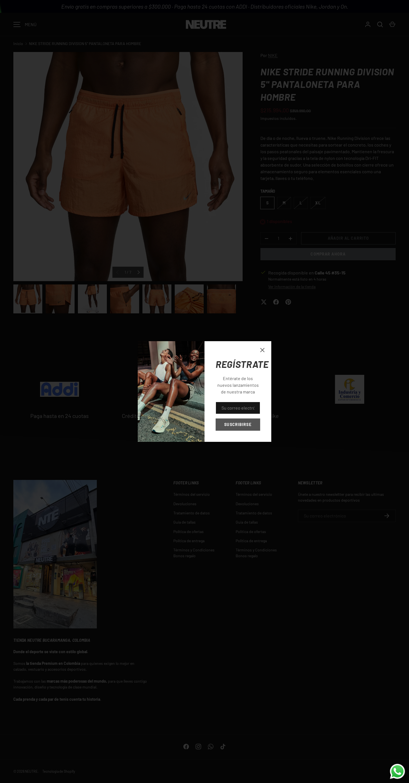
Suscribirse (237, 424)
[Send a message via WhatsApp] (397, 771)
